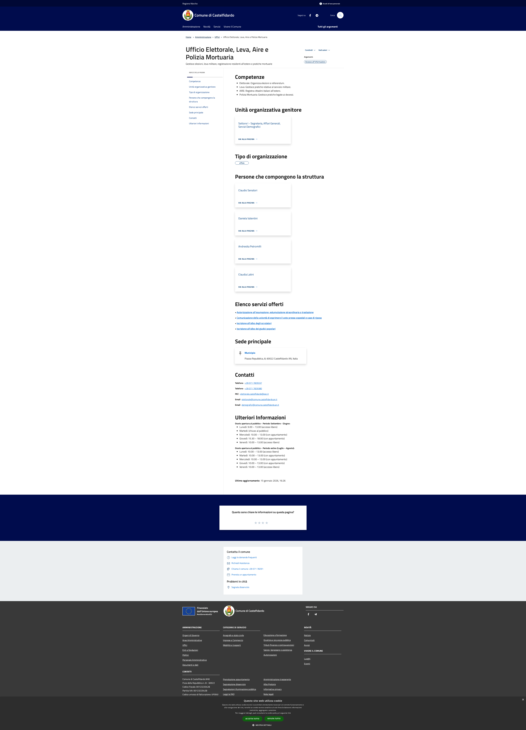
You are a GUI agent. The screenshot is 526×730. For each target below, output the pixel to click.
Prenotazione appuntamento (236, 679)
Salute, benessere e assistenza (278, 650)
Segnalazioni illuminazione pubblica (239, 689)
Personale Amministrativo (194, 660)
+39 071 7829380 (253, 388)
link (289, 713)
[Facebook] (309, 15)
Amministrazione (203, 37)
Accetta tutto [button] (252, 719)
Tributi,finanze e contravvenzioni (279, 645)
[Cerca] (340, 15)
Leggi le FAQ (229, 694)
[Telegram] (316, 15)
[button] (262, 725)
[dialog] (263, 713)
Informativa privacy (273, 689)
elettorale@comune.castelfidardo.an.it (259, 399)
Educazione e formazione (275, 635)
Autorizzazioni (270, 655)
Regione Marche (190, 3)
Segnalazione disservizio (234, 684)
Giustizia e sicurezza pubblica (277, 640)
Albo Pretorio (270, 684)
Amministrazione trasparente (277, 679)
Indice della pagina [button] (197, 72)
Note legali (269, 694)
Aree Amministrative (192, 640)
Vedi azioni (323, 50)
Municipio (250, 353)
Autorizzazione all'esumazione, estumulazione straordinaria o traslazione (275, 312)
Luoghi (307, 658)
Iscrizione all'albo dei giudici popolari (256, 329)
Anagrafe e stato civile (233, 635)
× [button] (523, 700)
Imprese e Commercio (233, 640)
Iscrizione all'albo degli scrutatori (254, 323)
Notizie (307, 635)
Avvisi (307, 645)
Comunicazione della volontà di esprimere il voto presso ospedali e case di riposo (279, 318)
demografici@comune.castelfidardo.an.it (260, 405)
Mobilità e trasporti (232, 645)
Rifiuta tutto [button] (274, 718)
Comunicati (309, 640)
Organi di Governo (190, 635)
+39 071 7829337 (253, 383)
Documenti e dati (190, 665)
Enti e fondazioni (190, 650)
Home (188, 37)
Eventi (307, 663)
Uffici (217, 37)
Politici (185, 655)
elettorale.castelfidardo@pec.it (254, 394)
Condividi (309, 50)
